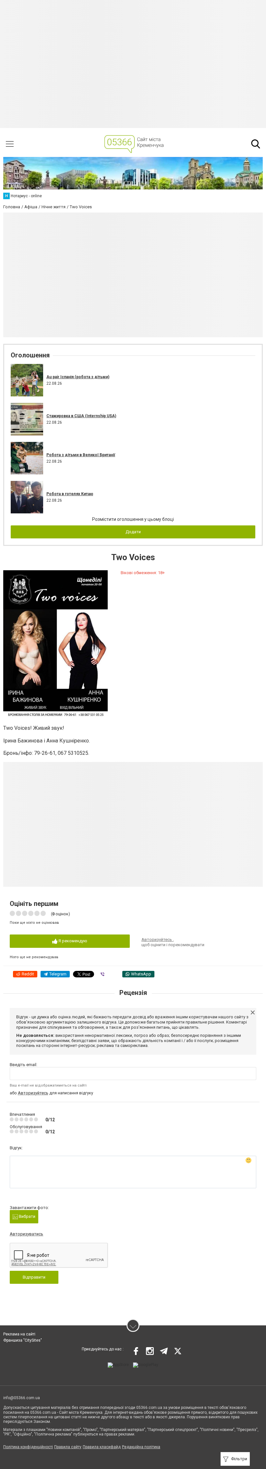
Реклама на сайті (19, 1334)
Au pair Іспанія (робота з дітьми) (77, 377)
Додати (133, 531)
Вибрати (26, 1216)
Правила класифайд (102, 1447)
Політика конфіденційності (28, 1447)
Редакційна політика (141, 1447)
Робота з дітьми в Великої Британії (80, 455)
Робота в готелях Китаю (69, 494)
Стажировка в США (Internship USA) (81, 416)
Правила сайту (67, 1447)
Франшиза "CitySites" (22, 1340)
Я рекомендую (72, 940)
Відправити (34, 1277)
